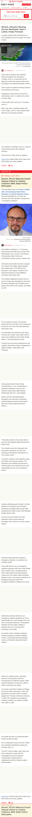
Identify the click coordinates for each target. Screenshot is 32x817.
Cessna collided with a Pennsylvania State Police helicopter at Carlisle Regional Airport (15, 192)
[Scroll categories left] (1, 7)
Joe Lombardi (8, 70)
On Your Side (5, 7)
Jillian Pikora (8, 245)
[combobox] (12, 16)
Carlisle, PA (6, 171)
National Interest (16, 7)
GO (26, 16)
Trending (25, 7)
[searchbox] (13, 16)
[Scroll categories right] (30, 7)
